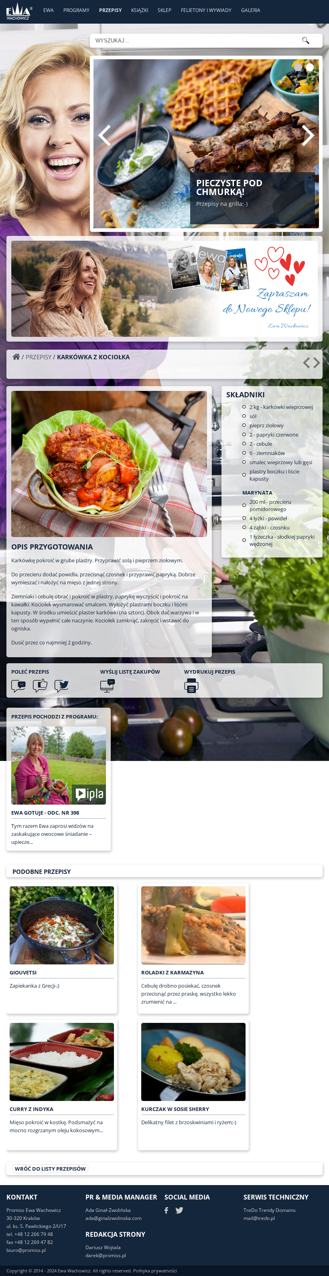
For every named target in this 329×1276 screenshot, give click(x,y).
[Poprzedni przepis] (307, 365)
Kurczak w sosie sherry (175, 1109)
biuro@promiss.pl (26, 1250)
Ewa (48, 10)
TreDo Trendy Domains (270, 1210)
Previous (104, 135)
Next (308, 135)
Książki (139, 10)
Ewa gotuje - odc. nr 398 (45, 812)
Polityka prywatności (155, 1271)
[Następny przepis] (318, 365)
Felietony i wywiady (206, 10)
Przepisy (110, 10)
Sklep (164, 10)
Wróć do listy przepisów (50, 1168)
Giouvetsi (23, 972)
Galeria (250, 10)
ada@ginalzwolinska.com (113, 1218)
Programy (76, 10)
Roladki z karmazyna (172, 972)
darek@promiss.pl (105, 1255)
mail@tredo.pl (259, 1218)
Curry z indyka (31, 1109)
